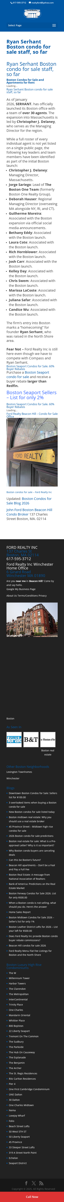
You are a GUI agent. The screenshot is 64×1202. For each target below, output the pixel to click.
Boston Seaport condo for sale (27, 374)
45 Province (15, 1142)
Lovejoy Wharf (17, 1115)
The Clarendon (17, 988)
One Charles (16, 1010)
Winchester (13, 778)
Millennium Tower (19, 978)
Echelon (13, 1158)
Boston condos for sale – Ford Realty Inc (29, 492)
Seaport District (18, 1163)
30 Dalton (14, 1099)
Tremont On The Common (24, 1036)
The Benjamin (17, 1062)
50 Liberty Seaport (19, 1136)
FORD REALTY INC (22, 547)
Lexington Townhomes (19, 771)
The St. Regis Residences (23, 1073)
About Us (11, 595)
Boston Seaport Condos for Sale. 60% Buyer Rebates (30, 367)
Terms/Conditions (28, 595)
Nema (12, 1110)
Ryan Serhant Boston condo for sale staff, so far (31, 69)
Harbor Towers (17, 983)
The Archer (15, 1068)
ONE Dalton (15, 1094)
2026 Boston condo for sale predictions (31, 835)
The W (13, 973)
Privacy (43, 595)
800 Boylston (16, 1025)
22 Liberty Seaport (19, 1031)
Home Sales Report (20, 912)
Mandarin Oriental (19, 1015)
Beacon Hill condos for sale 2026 (27, 945)
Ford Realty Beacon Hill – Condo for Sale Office (32, 415)
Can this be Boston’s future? (25, 860)
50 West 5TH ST (17, 1131)
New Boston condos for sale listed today (32, 811)
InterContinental (18, 999)
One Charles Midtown (21, 1105)
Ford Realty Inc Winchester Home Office (29, 566)
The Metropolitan (19, 994)
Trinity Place (16, 1004)
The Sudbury (16, 1041)
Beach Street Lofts (19, 1126)
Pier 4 (12, 1083)
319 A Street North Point (23, 1152)
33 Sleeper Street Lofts (22, 1147)
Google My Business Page (20, 589)
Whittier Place (17, 1020)
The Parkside (16, 1047)
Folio (11, 1121)
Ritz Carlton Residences (22, 1078)
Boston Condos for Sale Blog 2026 (29, 500)
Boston (10, 718)
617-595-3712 (19, 2)
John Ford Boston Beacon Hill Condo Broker (29, 512)
